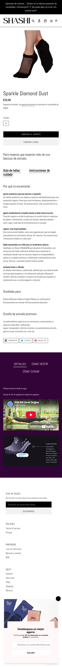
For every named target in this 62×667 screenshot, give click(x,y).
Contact (9, 573)
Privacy (9, 532)
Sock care (10, 577)
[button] (57, 21)
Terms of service (13, 528)
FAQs (8, 582)
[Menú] (51, 20)
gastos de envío (28, 104)
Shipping (9, 586)
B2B (7, 557)
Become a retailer (13, 553)
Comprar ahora (31, 142)
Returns (9, 590)
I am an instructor (13, 549)
